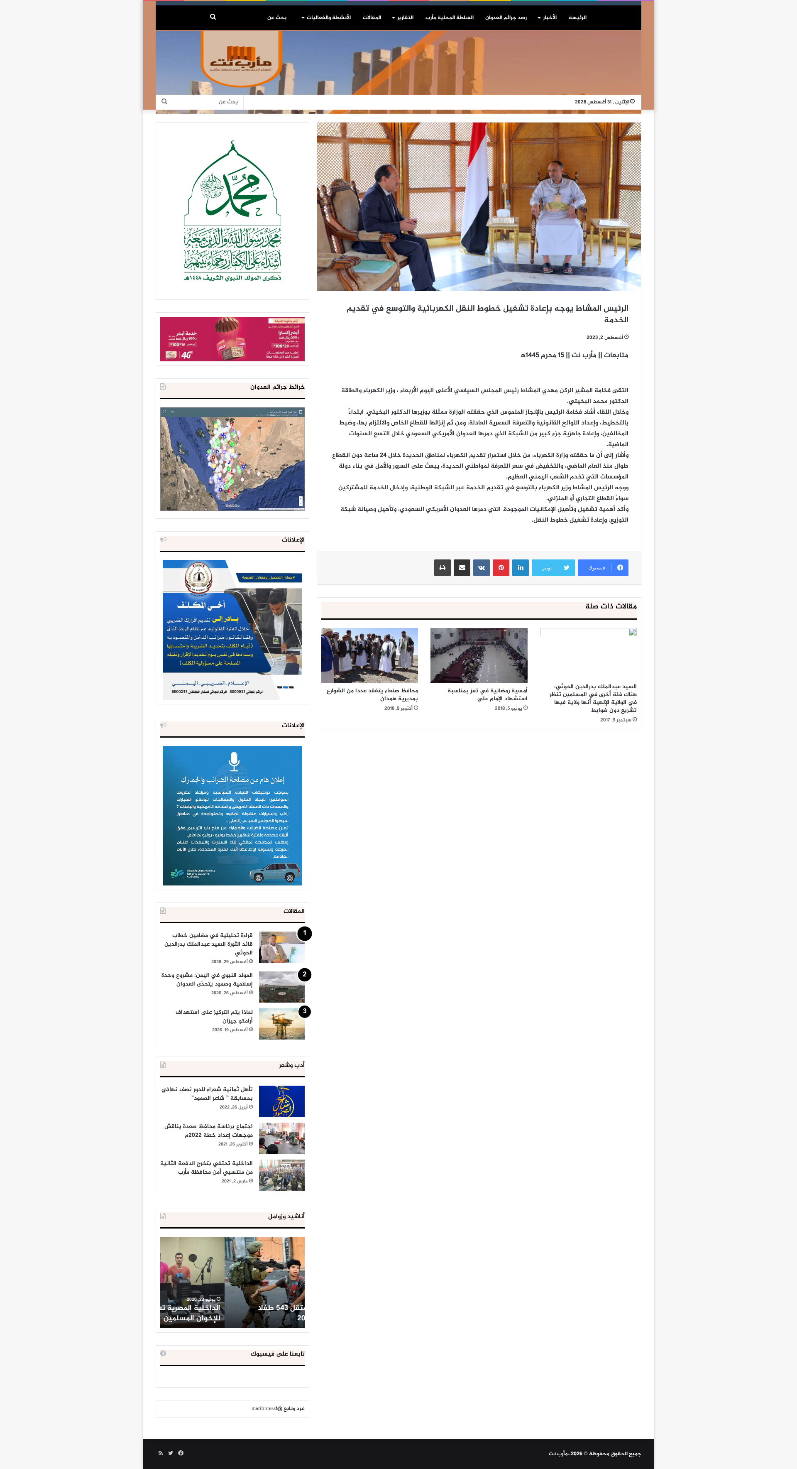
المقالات (372, 17)
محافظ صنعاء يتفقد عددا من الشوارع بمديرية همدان (372, 695)
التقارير (405, 17)
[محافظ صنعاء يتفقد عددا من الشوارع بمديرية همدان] (369, 655)
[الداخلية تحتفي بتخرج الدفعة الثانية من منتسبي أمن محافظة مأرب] (282, 1175)
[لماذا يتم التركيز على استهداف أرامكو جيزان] (282, 1024)
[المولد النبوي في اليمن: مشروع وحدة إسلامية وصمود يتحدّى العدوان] (282, 987)
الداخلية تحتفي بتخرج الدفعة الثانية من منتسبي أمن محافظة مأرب (206, 1168)
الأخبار (550, 17)
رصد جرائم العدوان (506, 17)
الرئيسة (578, 17)
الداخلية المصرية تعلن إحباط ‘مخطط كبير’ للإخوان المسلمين (233, 1313)
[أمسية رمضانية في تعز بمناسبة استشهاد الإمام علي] (478, 655)
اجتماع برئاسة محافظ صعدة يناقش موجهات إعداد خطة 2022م (208, 1131)
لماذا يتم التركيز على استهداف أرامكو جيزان (214, 1017)
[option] (232, 1282)
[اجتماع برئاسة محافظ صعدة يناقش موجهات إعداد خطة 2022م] (282, 1138)
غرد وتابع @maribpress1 (278, 1408)
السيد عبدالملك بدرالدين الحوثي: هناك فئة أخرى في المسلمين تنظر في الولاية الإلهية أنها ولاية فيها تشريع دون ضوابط (593, 698)
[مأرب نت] (398, 72)
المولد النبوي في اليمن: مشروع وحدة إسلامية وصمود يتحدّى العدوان (207, 980)
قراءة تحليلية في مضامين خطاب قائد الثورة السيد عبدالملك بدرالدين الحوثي (208, 944)
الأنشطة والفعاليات (329, 17)
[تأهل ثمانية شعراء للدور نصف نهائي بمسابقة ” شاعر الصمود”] (282, 1101)
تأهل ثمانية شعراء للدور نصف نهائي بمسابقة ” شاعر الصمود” (207, 1094)
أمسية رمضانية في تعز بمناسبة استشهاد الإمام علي (487, 695)
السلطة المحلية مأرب (449, 17)
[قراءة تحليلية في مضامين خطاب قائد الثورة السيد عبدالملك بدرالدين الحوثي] (282, 947)
